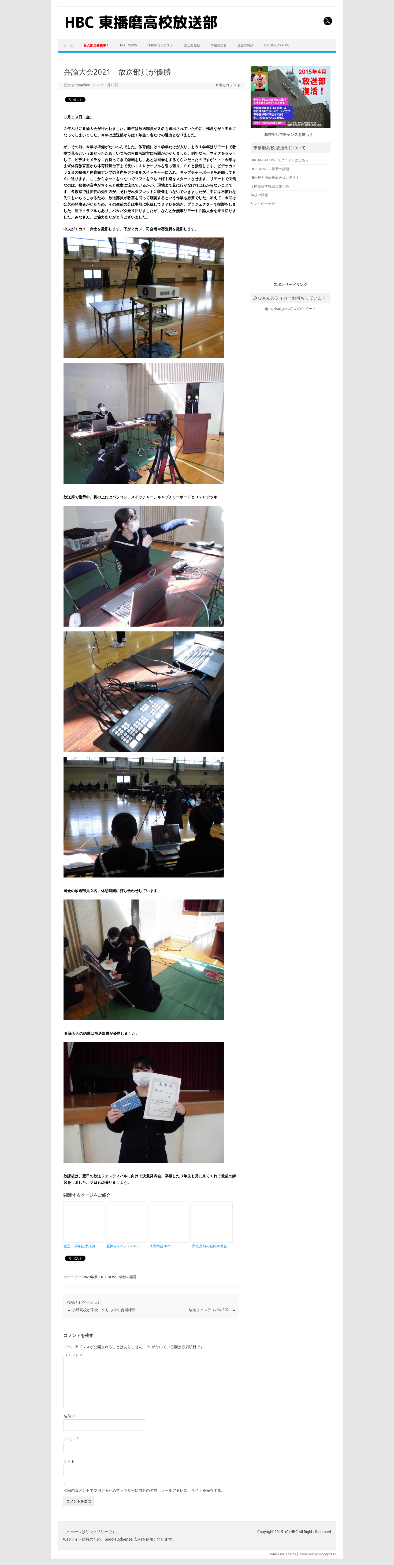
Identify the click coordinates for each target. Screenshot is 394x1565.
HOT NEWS (128, 45)
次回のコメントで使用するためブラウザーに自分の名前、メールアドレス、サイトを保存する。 (144, 1490)
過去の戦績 (245, 45)
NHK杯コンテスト (160, 45)
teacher (83, 85)
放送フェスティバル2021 (212, 1310)
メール (71, 1439)
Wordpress (327, 1554)
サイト (69, 1461)
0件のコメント (228, 85)
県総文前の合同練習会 (209, 1246)
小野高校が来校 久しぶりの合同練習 (101, 1310)
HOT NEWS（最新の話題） (272, 169)
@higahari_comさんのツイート (290, 308)
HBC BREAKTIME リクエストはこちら (280, 160)
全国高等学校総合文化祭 (270, 186)
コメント (73, 1355)
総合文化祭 (192, 45)
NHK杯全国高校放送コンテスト (275, 177)
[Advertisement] (291, 247)
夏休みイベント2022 (122, 1246)
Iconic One (277, 1554)
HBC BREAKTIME (276, 45)
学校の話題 (219, 45)
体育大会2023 (160, 1246)
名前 (70, 1416)
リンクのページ (263, 203)
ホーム (68, 45)
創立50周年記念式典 (79, 1246)
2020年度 (90, 1277)
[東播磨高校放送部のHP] (142, 30)
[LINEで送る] (105, 99)
